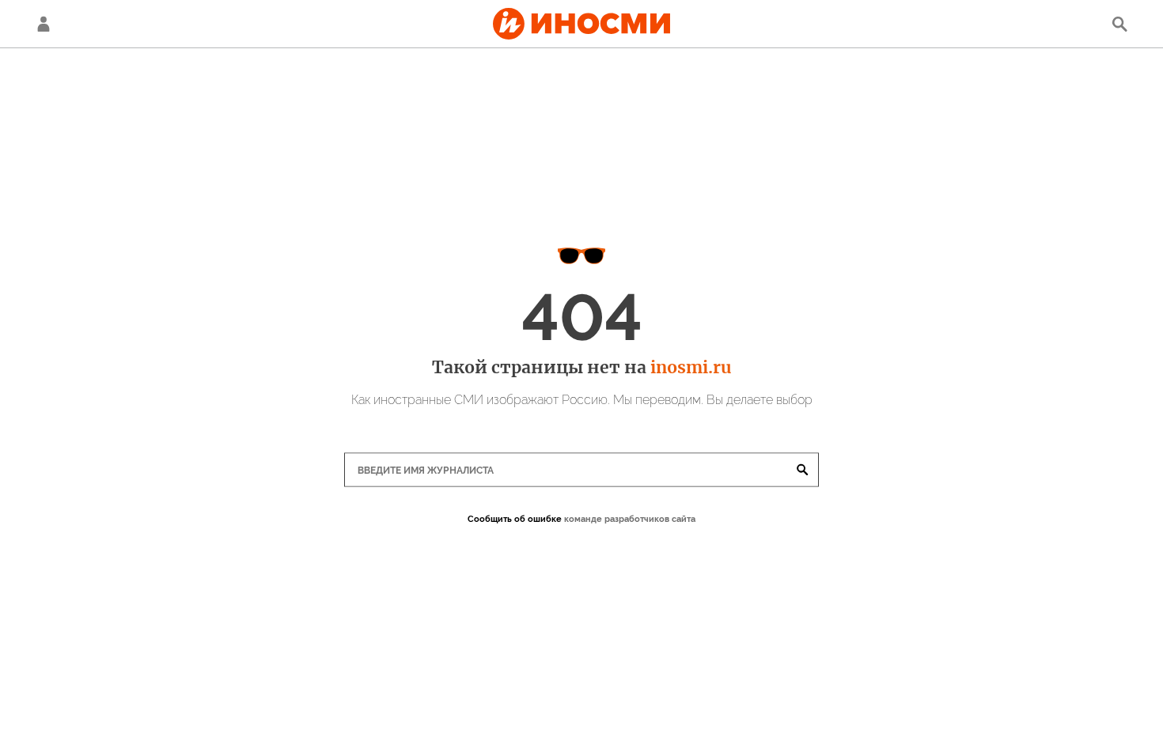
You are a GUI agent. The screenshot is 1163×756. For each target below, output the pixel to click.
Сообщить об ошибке (515, 519)
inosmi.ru (690, 367)
